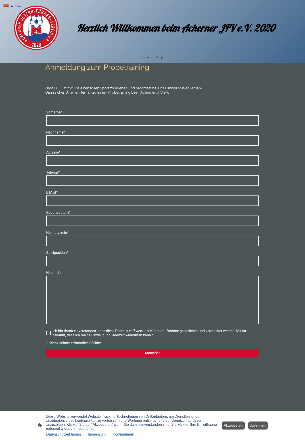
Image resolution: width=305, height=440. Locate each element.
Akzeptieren (233, 425)
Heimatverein (57, 232)
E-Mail (52, 192)
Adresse (53, 152)
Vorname (54, 112)
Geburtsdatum (58, 212)
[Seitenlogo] (36, 28)
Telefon (53, 172)
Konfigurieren (123, 434)
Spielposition (57, 253)
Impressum (97, 434)
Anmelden (153, 353)
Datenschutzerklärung (63, 434)
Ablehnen (258, 425)
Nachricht (53, 273)
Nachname (55, 132)
